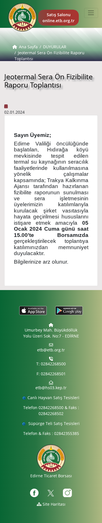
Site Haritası (53, 504)
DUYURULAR (54, 46)
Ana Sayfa (28, 46)
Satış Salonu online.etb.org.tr (58, 17)
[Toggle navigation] (91, 13)
